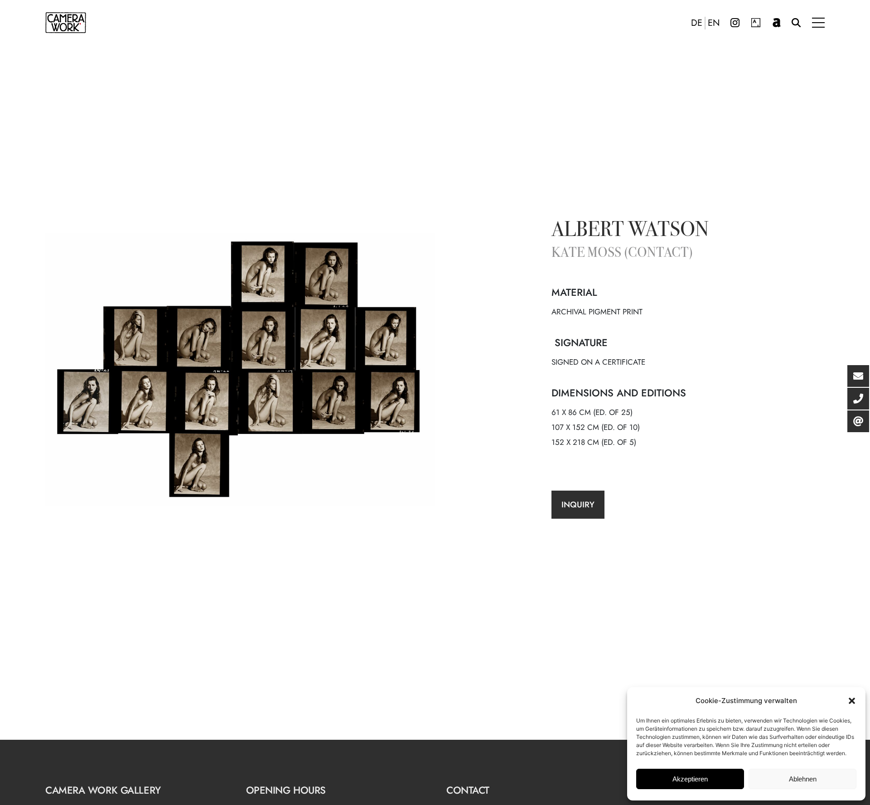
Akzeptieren (690, 779)
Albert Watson (630, 231)
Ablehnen (803, 779)
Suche (796, 23)
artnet (777, 23)
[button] (851, 700)
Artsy (756, 23)
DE (696, 23)
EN (714, 23)
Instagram (735, 23)
